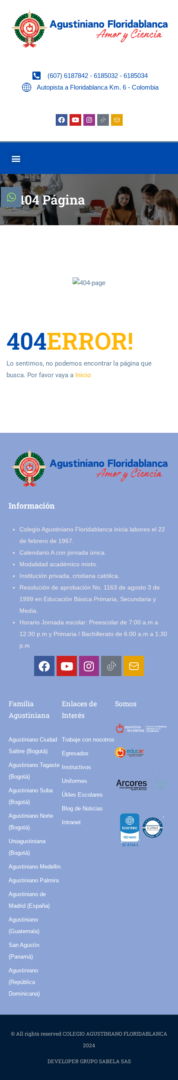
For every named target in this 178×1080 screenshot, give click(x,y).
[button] (16, 158)
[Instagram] (89, 120)
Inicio (83, 375)
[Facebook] (61, 120)
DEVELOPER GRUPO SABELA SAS (89, 1061)
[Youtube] (75, 120)
